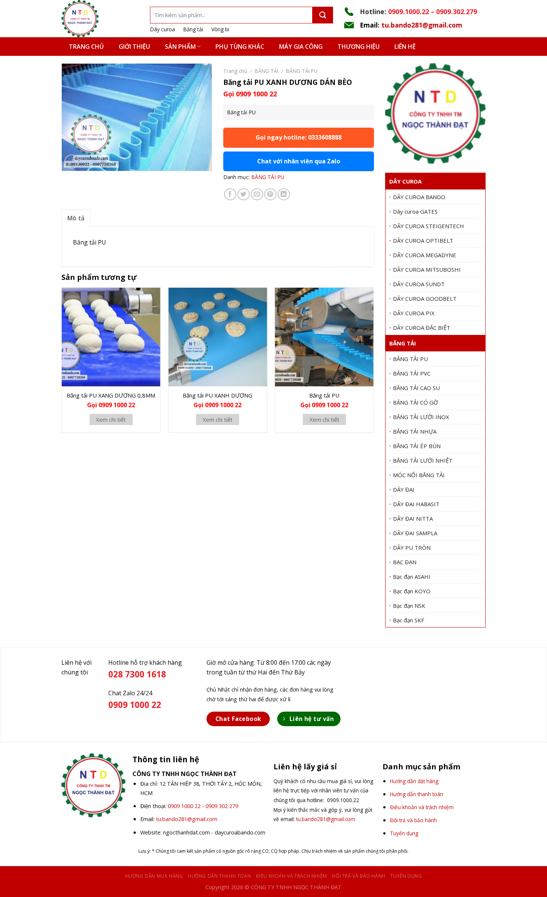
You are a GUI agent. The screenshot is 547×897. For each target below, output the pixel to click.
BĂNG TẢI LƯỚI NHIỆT (422, 460)
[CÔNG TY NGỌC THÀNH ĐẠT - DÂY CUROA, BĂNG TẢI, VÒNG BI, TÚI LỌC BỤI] (100, 18)
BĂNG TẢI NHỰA (414, 431)
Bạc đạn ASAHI (412, 576)
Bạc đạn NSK (409, 605)
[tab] (76, 218)
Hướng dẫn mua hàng (154, 876)
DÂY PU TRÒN (412, 547)
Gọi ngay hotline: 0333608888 (299, 137)
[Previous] (61, 363)
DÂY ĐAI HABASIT (416, 504)
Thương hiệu (359, 46)
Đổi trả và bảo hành (359, 876)
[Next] (373, 363)
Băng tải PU (324, 395)
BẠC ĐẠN (404, 562)
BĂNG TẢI (402, 343)
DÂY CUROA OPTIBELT (423, 240)
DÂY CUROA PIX (414, 313)
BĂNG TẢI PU (410, 359)
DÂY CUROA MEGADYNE (424, 255)
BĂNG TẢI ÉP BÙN (417, 446)
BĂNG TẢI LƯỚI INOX (421, 417)
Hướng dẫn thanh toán (219, 876)
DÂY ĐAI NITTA (413, 518)
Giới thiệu (134, 46)
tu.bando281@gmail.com (421, 24)
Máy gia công (301, 46)
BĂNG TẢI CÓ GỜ (415, 402)
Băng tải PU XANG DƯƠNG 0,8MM (111, 395)
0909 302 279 (221, 806)
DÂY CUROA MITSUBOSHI (427, 269)
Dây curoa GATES (415, 211)
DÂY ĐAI (404, 489)
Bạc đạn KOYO (412, 591)
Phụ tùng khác (239, 46)
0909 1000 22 (184, 806)
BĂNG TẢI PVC (412, 373)
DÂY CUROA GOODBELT (425, 298)
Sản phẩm (180, 46)
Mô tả (76, 218)
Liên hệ (405, 46)
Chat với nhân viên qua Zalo (298, 161)
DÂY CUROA (405, 181)
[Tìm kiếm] (323, 15)
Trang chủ (86, 46)
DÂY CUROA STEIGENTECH (428, 226)
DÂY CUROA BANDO (419, 197)
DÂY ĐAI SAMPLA (415, 533)
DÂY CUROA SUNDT (419, 284)
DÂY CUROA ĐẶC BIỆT (421, 327)
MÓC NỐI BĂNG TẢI (419, 475)
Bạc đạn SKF (408, 620)
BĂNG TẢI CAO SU (416, 388)
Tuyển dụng (406, 876)
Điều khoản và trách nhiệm (291, 876)
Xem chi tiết (111, 419)
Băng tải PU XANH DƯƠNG (217, 395)
